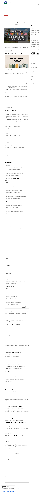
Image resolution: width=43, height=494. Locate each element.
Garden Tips (32, 58)
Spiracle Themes (25, 492)
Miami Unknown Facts (33, 72)
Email (5, 479)
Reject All (8, 491)
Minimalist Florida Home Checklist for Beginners (16, 23)
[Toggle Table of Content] (11, 51)
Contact (32, 82)
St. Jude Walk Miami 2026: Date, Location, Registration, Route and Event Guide (34, 28)
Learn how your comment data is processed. (18, 488)
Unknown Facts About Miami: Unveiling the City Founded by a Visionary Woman (34, 41)
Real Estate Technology (33, 75)
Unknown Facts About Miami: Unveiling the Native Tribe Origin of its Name (35, 38)
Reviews (34, 4)
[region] (8, 489)
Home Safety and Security (34, 67)
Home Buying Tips (15, 4)
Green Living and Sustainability (34, 59)
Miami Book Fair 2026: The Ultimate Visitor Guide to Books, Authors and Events (35, 47)
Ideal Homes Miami (19, 492)
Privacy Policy (32, 83)
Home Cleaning (33, 63)
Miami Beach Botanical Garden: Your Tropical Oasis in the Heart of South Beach (18, 439)
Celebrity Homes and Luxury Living (35, 54)
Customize (4, 491)
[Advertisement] (21, 10)
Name (6, 476)
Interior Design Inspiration (34, 68)
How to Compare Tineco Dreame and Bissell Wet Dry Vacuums (35, 45)
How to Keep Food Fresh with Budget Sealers (35, 49)
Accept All (12, 491)
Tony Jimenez (19, 26)
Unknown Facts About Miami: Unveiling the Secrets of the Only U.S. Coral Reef (35, 35)
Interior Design (21, 4)
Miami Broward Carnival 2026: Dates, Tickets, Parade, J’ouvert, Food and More (35, 31)
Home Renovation (8, 4)
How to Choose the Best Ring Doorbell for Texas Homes (35, 33)
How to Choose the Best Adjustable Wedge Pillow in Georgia (35, 43)
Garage (32, 55)
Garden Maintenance (28, 4)
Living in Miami (17, 453)
